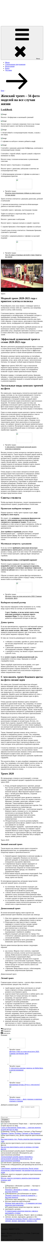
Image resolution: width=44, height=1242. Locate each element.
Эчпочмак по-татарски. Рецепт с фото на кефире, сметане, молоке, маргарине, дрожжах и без (23, 1220)
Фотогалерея (9, 66)
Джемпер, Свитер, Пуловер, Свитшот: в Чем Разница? (20, 1133)
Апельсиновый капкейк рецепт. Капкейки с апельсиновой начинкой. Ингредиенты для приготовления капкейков (17, 1159)
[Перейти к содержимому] (17, 89)
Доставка (8, 70)
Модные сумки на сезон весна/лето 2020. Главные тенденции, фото (24, 1052)
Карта (7, 68)
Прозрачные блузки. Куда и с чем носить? (24, 1085)
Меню (38, 58)
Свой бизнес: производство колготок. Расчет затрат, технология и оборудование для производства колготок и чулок (22, 1170)
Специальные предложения (15, 64)
